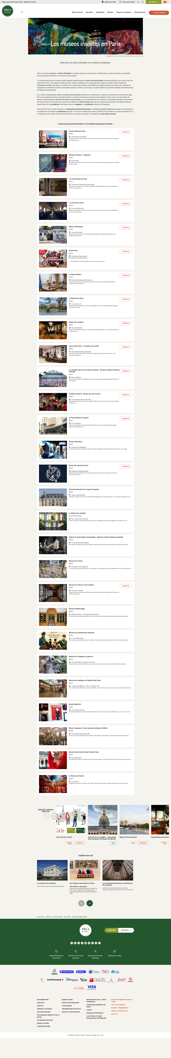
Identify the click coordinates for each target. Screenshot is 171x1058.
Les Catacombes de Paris (78, 179)
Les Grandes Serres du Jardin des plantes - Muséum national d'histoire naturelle (94, 371)
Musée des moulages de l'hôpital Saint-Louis (85, 680)
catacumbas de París (44, 85)
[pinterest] (85, 943)
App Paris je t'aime (110, 2)
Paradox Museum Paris (77, 131)
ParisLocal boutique (128, 2)
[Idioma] (166, 2)
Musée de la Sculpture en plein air (81, 656)
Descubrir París (43, 999)
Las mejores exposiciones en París (82, 883)
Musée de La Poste (76, 561)
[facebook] (71, 943)
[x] (99, 943)
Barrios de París (43, 1023)
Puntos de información (70, 1002)
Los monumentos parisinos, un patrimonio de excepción (118, 884)
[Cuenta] (142, 2)
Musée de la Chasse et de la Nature (81, 585)
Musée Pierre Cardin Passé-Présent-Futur (84, 752)
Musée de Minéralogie (77, 609)
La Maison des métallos (77, 513)
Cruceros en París (43, 1012)
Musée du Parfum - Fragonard (79, 155)
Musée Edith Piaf (75, 704)
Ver (113, 843)
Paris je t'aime (40, 916)
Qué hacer (40, 1002)
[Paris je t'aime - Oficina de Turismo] (7, 10)
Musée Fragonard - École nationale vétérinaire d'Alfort (88, 728)
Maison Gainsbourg (76, 227)
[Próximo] (55, 816)
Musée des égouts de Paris (78, 465)
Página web (111, 930)
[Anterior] (46, 816)
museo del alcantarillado (94, 80)
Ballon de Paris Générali (128, 837)
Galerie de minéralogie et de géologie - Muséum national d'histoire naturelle (96, 537)
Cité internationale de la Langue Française (84, 489)
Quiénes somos (67, 999)
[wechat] (89, 943)
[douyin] (92, 943)
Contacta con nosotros (71, 1012)
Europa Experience (75, 442)
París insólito (67, 916)
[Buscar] (22, 12)
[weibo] (96, 943)
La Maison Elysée (75, 274)
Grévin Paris (73, 250)
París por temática (58, 916)
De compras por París (45, 1020)
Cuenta (89, 1010)
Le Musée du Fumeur (76, 776)
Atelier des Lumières (76, 322)
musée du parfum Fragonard (104, 109)
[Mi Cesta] (138, 2)
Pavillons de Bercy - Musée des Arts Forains (84, 394)
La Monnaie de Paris (76, 298)
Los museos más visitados (46, 883)
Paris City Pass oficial (64, 837)
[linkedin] (78, 943)
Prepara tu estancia (44, 1009)
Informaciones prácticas (71, 1009)
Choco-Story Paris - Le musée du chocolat (84, 346)
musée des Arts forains (72, 95)
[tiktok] (82, 943)
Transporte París (43, 1026)
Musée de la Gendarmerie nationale (81, 633)
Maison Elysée (85, 102)
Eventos (40, 1006)
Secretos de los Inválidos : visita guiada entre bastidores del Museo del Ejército (102, 838)
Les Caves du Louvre (76, 203)
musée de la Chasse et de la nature (68, 100)
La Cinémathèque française (79, 418)
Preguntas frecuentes (94, 1013)
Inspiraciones (49, 916)
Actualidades (67, 1006)
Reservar (125, 132)
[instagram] (75, 943)
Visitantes (125, 930)
